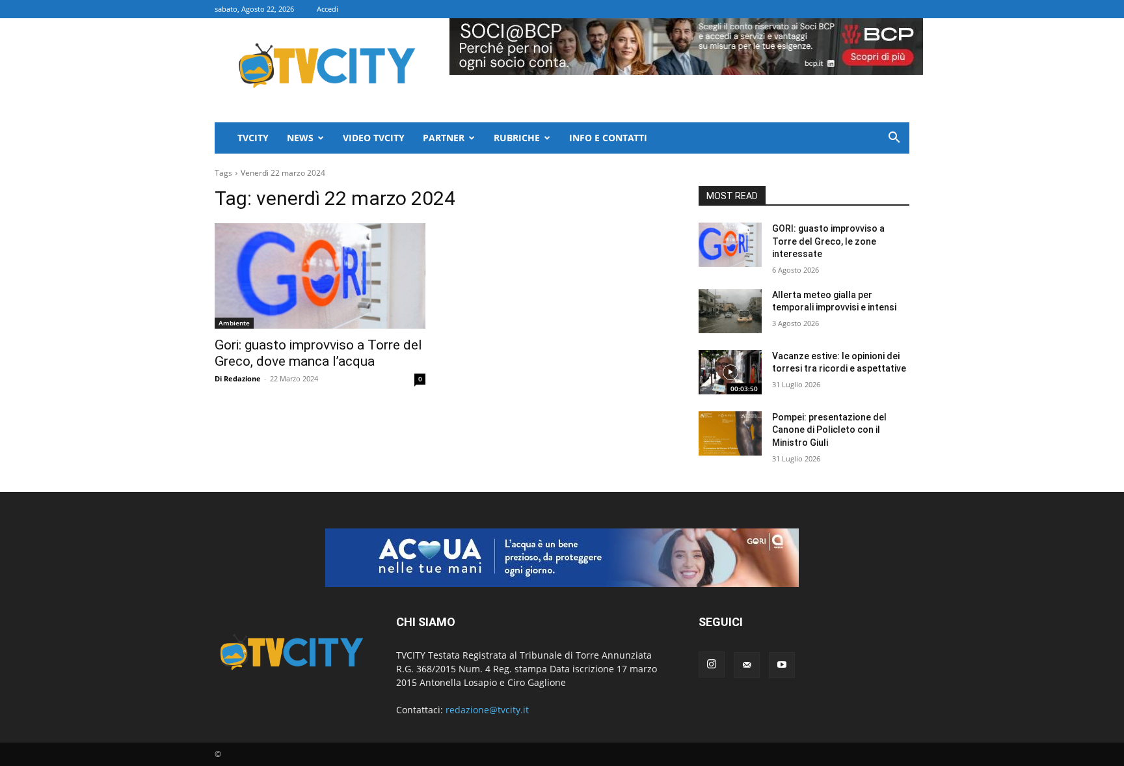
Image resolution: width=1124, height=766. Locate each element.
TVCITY (253, 137)
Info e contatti (608, 137)
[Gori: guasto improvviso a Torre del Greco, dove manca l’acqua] (320, 276)
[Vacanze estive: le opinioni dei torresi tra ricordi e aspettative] (730, 372)
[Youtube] (782, 665)
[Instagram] (712, 664)
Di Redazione (238, 378)
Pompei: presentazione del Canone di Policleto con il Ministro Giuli (829, 430)
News (300, 137)
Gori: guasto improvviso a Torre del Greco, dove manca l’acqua (318, 353)
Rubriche (517, 137)
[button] (893, 139)
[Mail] (747, 665)
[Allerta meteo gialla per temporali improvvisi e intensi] (730, 311)
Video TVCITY (374, 137)
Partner (443, 137)
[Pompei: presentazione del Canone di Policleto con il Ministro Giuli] (730, 433)
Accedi (327, 9)
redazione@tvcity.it (487, 710)
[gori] (562, 557)
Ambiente (234, 322)
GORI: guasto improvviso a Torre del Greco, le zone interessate (828, 241)
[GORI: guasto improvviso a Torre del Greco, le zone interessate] (730, 245)
